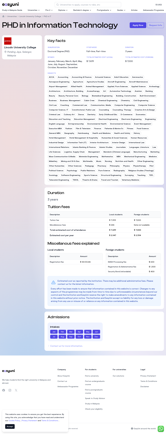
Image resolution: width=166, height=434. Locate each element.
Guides (120, 10)
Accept (10, 426)
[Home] (3, 16)
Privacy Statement (30, 420)
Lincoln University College (30, 16)
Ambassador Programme (153, 10)
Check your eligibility (94, 409)
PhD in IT (47, 16)
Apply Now (138, 25)
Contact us (62, 381)
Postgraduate (103, 10)
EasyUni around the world (145, 428)
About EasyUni (63, 376)
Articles (134, 10)
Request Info (155, 25)
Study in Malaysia (92, 403)
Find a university (92, 376)
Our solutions (118, 376)
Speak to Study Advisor (95, 398)
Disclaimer (144, 386)
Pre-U (48, 10)
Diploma (61, 10)
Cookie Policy (15, 420)
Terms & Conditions (50, 420)
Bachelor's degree (81, 10)
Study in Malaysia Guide (12, 10)
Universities (32, 10)
